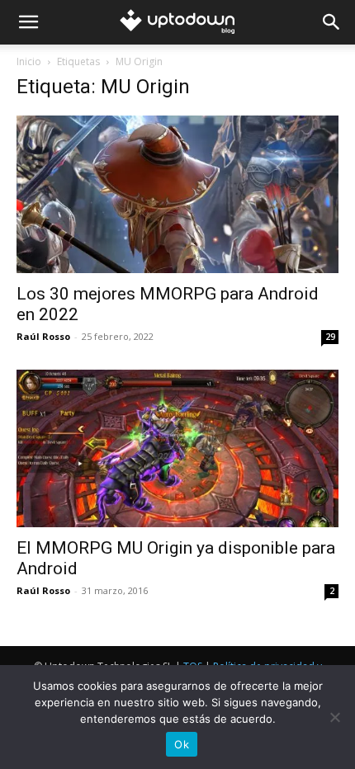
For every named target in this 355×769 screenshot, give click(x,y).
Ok (181, 744)
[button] (28, 22)
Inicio (29, 61)
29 (330, 336)
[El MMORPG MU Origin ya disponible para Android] (177, 448)
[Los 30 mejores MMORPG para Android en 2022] (177, 194)
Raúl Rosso (43, 336)
